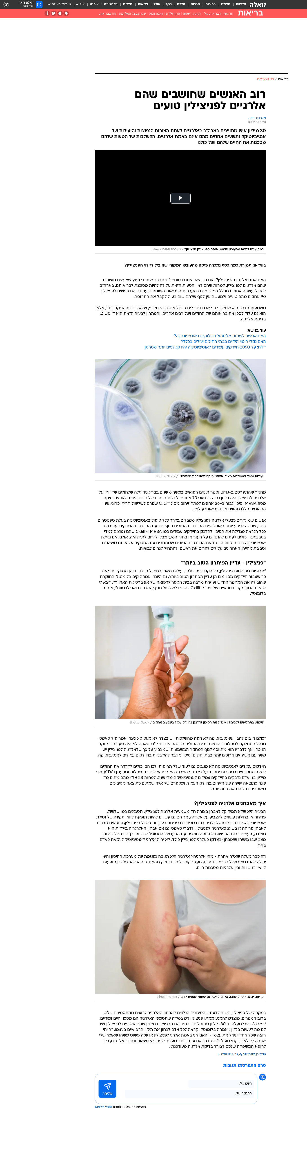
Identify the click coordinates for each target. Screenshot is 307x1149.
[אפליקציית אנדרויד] (66, 13)
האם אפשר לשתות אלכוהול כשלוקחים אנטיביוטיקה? (220, 336)
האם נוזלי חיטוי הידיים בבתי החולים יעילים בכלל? (223, 342)
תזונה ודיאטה (192, 13)
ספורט (225, 4)
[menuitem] (238, 4)
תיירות (127, 4)
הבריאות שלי (212, 13)
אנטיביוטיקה (247, 1054)
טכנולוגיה (111, 4)
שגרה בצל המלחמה (132, 13)
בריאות (143, 4)
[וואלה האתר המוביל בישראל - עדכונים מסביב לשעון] (258, 4)
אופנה (94, 4)
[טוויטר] (53, 13)
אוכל (157, 4)
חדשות (241, 4)
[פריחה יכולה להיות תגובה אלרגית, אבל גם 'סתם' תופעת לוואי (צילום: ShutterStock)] (180, 940)
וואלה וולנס (156, 13)
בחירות (210, 4)
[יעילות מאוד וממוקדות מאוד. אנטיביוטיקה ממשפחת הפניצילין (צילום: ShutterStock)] (180, 420)
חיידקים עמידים (228, 1054)
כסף (169, 4)
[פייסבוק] (47, 13)
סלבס (181, 4)
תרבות (195, 4)
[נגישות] (6, 4)
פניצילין (261, 1054)
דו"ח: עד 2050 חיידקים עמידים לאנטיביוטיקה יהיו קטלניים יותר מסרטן (205, 347)
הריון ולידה (173, 13)
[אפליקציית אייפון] (60, 13)
